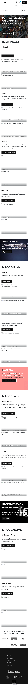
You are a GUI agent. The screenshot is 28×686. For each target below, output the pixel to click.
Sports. (4, 94)
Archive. (4, 190)
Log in (24, 2)
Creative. (4, 142)
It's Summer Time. (8, 535)
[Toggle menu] (2, 2)
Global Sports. (6, 401)
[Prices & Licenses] (16, 2)
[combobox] (23, 10)
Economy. (5, 319)
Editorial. (4, 47)
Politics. (4, 272)
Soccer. (4, 451)
